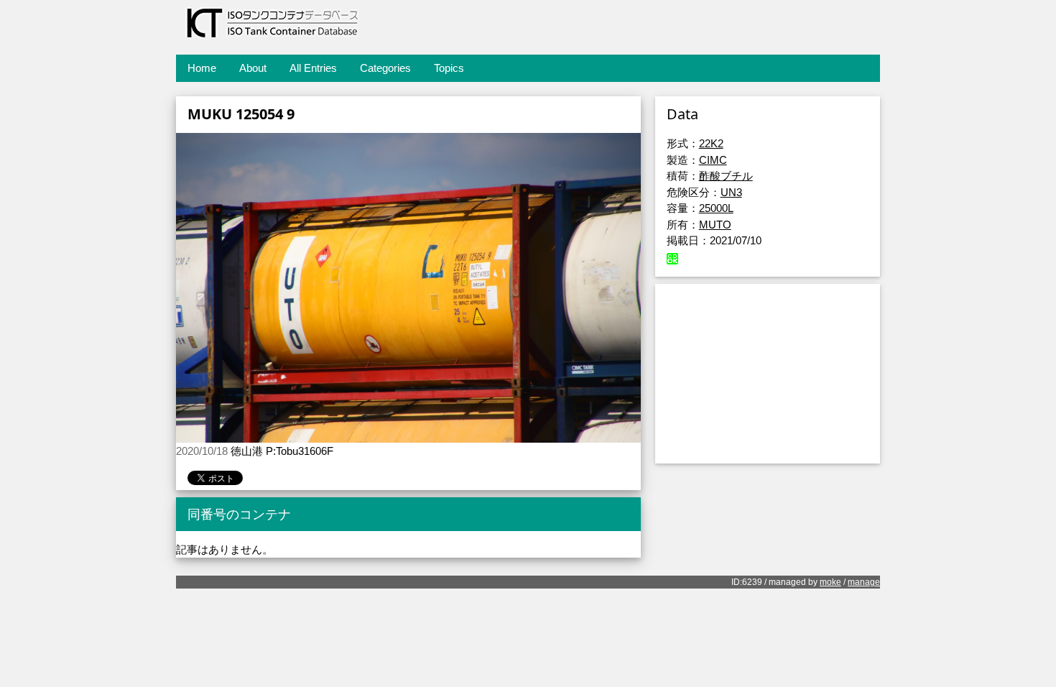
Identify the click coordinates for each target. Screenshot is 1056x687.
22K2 (711, 143)
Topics (449, 68)
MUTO (715, 224)
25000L (716, 208)
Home (201, 68)
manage (864, 582)
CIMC (713, 160)
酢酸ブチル (726, 176)
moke (830, 582)
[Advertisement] (767, 374)
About (253, 68)
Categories (385, 68)
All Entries (313, 68)
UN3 (731, 192)
